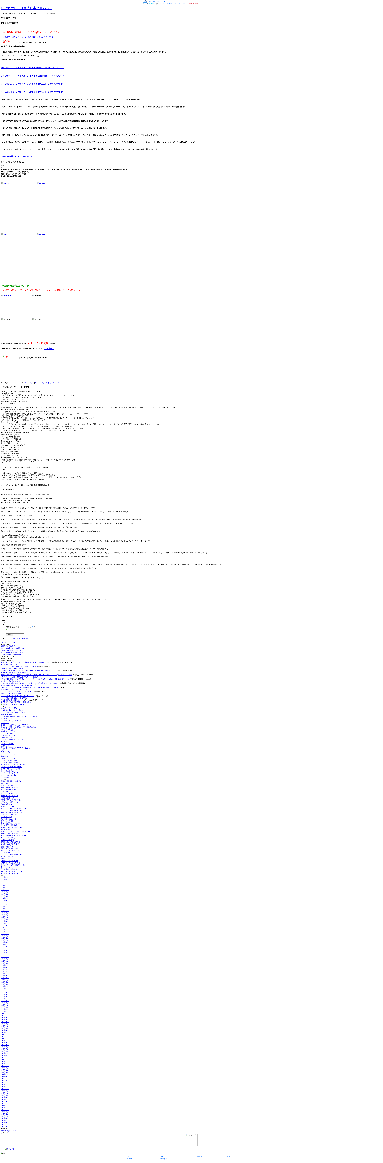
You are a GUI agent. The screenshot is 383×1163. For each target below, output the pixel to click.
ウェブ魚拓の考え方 (199, 1156)
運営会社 (129, 1159)
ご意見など (163, 1159)
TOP (128, 1156)
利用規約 (228, 1156)
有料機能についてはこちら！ (158, 1)
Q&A (161, 1156)
